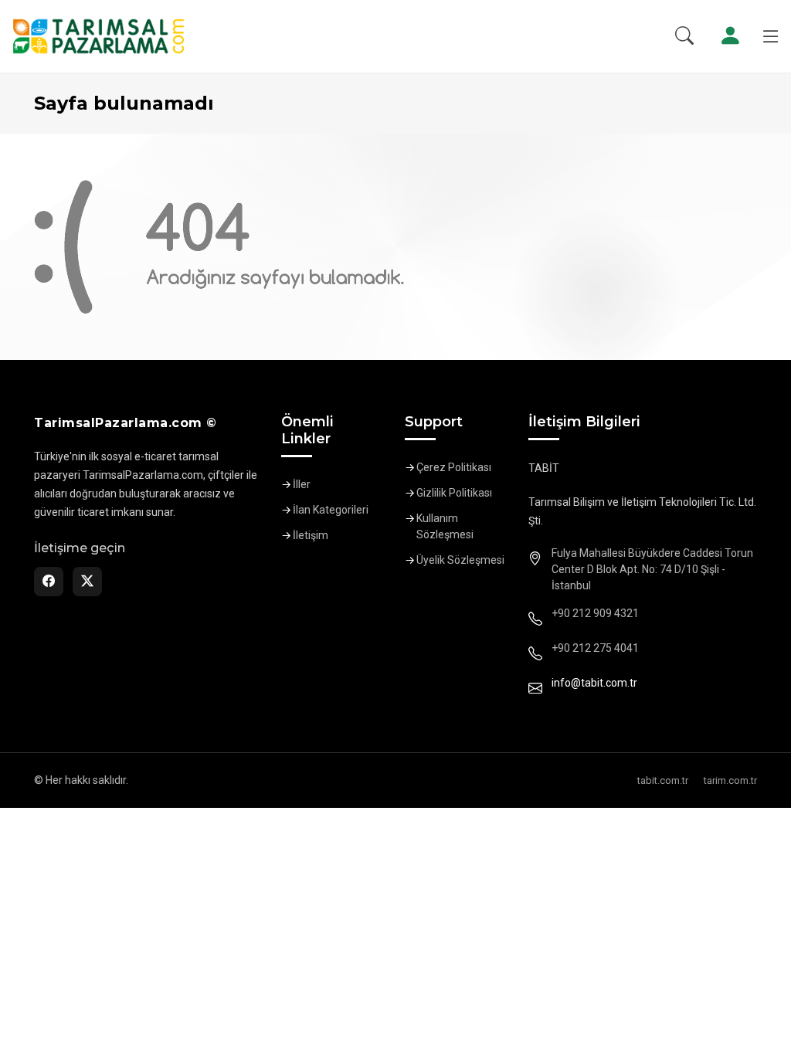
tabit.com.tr (662, 780)
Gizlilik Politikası (454, 493)
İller (302, 484)
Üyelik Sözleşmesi (460, 560)
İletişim (310, 535)
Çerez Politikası (453, 467)
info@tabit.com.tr (594, 683)
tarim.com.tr (730, 780)
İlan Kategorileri (330, 510)
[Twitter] (87, 581)
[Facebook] (48, 581)
